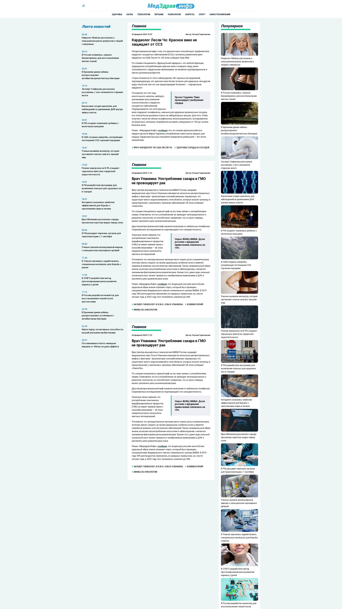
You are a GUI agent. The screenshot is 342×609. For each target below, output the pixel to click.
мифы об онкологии (145, 309)
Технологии (143, 14)
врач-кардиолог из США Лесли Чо (152, 147)
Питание (159, 14)
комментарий (194, 304)
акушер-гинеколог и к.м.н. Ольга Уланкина (158, 304)
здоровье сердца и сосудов (192, 147)
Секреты (189, 14)
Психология (174, 14)
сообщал (162, 130)
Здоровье (117, 14)
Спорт (202, 14)
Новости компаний (220, 14)
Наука (130, 14)
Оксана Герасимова (201, 34)
